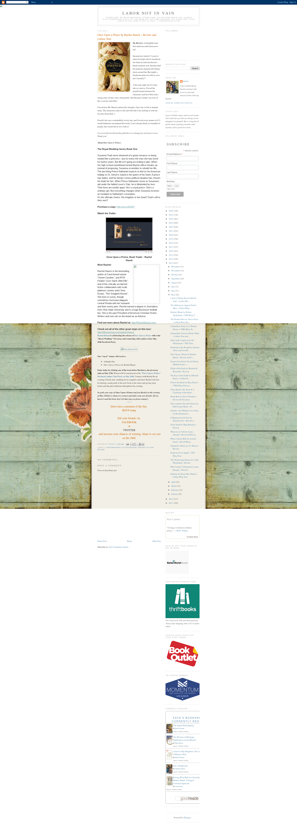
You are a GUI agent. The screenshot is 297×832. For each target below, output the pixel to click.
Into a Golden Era (180, 765)
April (173, 482)
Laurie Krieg (179, 786)
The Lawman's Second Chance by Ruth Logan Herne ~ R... (184, 405)
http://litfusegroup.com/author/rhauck (115, 332)
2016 (171, 251)
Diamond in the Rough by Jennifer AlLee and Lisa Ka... (184, 349)
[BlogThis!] (134, 444)
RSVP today (129, 410)
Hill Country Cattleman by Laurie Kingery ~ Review (184, 468)
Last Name (172, 172)
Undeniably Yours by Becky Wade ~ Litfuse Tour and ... (184, 335)
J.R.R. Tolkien (182, 530)
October (174, 274)
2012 (171, 499)
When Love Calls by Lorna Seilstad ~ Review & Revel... (183, 433)
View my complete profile (179, 103)
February (175, 490)
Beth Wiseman (179, 728)
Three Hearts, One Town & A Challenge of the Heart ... (182, 391)
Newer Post (102, 541)
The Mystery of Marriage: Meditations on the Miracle (184, 738)
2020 (171, 234)
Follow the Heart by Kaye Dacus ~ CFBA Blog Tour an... (184, 384)
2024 (171, 218)
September (176, 278)
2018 (171, 242)
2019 (171, 238)
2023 (171, 222)
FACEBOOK (129, 422)
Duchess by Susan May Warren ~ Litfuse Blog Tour (184, 475)
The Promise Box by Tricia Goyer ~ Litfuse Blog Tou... (184, 321)
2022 (171, 226)
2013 (171, 263)
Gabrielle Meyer (180, 769)
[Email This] (131, 444)
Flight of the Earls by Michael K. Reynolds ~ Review (184, 370)
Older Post (156, 541)
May (173, 294)
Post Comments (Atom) (118, 547)
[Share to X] (137, 444)
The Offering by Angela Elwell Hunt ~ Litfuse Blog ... (183, 307)
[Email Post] (127, 444)
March (174, 486)
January (174, 494)
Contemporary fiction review (121, 447)
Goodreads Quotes (192, 537)
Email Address (174, 154)
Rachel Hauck (103, 335)
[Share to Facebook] (140, 444)
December (175, 266)
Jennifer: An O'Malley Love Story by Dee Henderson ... (184, 412)
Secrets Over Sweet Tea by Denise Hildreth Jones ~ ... (184, 363)
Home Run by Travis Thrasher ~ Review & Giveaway (183, 398)
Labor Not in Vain (148, 13)
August (174, 282)
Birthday (171, 181)
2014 (171, 259)
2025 (171, 214)
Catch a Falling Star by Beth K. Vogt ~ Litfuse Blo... (183, 300)
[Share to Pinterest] (143, 444)
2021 (171, 230)
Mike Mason (179, 743)
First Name (172, 163)
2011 (171, 503)
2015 (171, 255)
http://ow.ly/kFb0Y (126, 207)
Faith (185, 81)
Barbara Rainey (180, 757)
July (173, 286)
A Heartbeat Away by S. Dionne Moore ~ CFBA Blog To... (183, 328)
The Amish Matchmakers (183, 725)
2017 (171, 247)
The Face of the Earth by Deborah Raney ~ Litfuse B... (184, 377)
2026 (171, 210)
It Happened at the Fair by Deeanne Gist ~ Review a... (182, 419)
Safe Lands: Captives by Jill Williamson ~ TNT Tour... (182, 342)
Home (129, 541)
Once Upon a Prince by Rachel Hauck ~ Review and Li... (183, 356)
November (175, 270)
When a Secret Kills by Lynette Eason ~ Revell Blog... (183, 440)
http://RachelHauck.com (143, 322)
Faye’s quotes (173, 519)
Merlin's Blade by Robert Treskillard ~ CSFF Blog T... (183, 314)
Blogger (187, 817)
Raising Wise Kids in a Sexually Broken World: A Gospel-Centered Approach (186, 780)
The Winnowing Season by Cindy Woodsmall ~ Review (184, 461)
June (173, 290)
